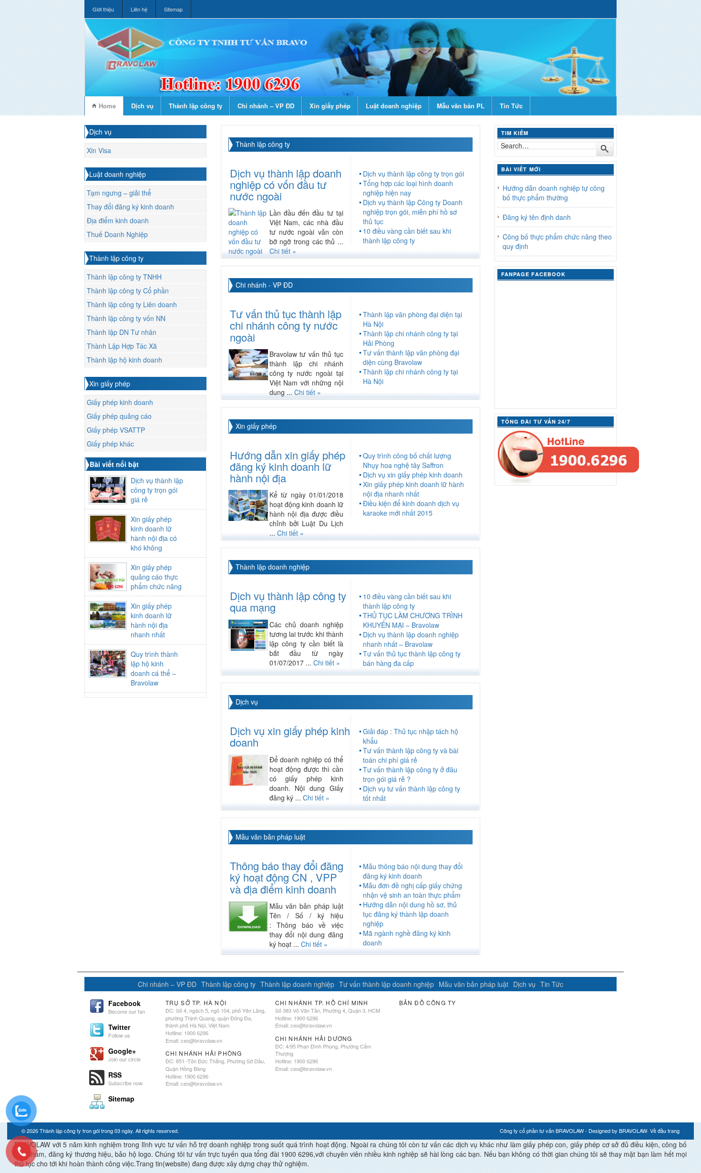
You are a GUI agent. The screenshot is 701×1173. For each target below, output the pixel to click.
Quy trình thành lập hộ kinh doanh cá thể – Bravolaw (154, 668)
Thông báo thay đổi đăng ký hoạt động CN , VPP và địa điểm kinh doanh (286, 877)
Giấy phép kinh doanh (120, 402)
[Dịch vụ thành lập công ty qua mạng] (248, 634)
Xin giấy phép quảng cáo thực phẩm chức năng (156, 576)
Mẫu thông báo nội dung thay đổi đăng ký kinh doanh (413, 871)
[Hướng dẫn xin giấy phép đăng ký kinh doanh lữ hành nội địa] (248, 504)
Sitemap (173, 9)
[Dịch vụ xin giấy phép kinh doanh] (248, 769)
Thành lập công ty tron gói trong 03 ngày (86, 1130)
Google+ (124, 1053)
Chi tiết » (282, 251)
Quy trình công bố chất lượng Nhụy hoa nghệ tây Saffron (407, 460)
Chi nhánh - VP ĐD (264, 285)
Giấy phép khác (110, 443)
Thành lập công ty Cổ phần (128, 290)
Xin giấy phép (329, 105)
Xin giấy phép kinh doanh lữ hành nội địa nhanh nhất (151, 620)
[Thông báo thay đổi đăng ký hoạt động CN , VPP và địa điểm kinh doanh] (248, 915)
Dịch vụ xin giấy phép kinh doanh (413, 474)
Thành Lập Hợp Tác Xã (122, 346)
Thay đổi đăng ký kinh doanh (130, 206)
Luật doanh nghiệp (394, 105)
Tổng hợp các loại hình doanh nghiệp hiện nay (408, 187)
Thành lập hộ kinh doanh (124, 359)
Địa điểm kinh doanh (118, 220)
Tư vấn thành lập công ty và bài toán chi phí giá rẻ (410, 755)
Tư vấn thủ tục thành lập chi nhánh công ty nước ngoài (285, 325)
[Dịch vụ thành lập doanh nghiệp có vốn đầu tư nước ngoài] (248, 231)
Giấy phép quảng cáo (119, 416)
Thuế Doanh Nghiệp (117, 234)
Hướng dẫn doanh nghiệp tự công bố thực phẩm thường (554, 192)
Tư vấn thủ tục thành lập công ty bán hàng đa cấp (412, 658)
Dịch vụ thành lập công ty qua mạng (288, 601)
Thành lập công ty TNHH (124, 276)
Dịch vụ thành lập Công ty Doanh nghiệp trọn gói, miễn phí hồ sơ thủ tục (413, 211)
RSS (125, 1077)
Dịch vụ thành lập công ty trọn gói (413, 173)
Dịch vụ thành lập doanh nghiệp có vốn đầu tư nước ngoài (285, 184)
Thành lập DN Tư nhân (121, 332)
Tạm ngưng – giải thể (119, 192)
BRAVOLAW (633, 1130)
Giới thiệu (103, 9)
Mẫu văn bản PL (461, 105)
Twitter (119, 1030)
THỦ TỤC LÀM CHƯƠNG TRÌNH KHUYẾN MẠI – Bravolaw (413, 620)
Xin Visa (99, 150)
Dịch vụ (142, 105)
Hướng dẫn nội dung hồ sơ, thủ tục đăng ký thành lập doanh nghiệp (410, 914)
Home (107, 105)
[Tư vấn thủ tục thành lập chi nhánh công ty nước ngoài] (248, 363)
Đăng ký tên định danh (537, 217)
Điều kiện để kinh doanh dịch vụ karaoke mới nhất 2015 (411, 508)
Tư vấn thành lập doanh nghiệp (386, 984)
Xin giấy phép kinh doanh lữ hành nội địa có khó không (154, 533)
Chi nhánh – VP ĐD (265, 105)
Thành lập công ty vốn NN (126, 318)
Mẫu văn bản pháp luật (270, 836)
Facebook (126, 1006)
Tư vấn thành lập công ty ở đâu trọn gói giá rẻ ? (410, 774)
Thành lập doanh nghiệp (272, 566)
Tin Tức (511, 105)
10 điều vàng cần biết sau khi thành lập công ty (407, 235)
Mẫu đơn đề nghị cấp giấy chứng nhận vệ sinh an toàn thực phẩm (412, 890)
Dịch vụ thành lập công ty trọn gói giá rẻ (157, 490)
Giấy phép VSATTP (116, 430)
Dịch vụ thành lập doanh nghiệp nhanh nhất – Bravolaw (411, 639)
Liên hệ (139, 9)
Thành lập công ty (195, 105)
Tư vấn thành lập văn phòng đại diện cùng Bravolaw (411, 357)
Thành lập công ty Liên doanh (132, 304)
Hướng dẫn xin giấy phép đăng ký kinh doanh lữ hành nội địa (287, 466)
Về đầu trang (665, 1130)
